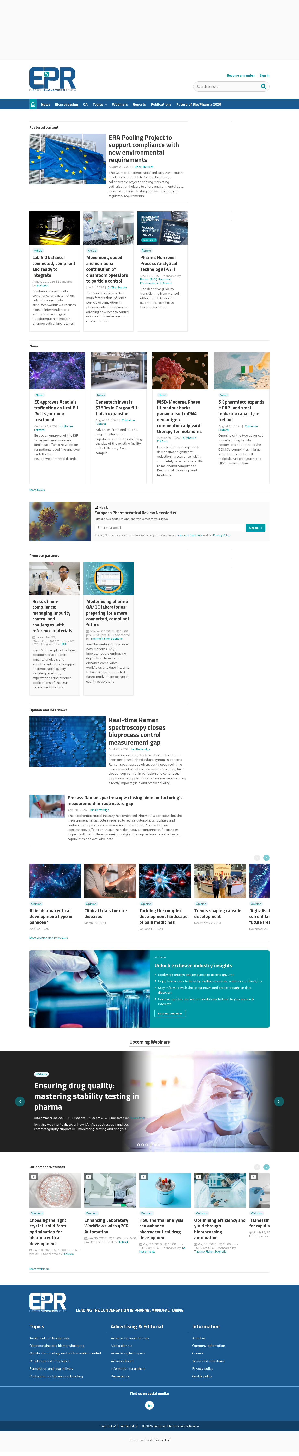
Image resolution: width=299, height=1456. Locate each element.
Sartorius (43, 285)
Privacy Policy (222, 535)
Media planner (121, 1345)
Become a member (241, 75)
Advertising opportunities (130, 1338)
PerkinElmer (133, 1118)
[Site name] (52, 90)
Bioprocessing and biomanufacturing (56, 1345)
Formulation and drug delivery (51, 1368)
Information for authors (128, 1368)
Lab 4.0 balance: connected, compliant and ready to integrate (53, 266)
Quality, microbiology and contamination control (65, 1353)
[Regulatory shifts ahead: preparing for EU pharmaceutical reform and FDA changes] (142, 1145)
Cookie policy (202, 1376)
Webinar (37, 1074)
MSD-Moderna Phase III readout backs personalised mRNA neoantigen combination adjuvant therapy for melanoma (179, 416)
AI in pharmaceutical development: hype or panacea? (51, 916)
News (39, 395)
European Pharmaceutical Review (156, 281)
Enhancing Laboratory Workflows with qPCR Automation (106, 1225)
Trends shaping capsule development (217, 913)
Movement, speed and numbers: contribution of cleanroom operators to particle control (107, 269)
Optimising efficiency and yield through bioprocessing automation (220, 1228)
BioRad (123, 1242)
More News (37, 490)
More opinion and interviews (48, 938)
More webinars (39, 1269)
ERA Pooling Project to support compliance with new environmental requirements (144, 148)
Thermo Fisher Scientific (106, 638)
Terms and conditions (208, 1361)
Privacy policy (202, 1368)
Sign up (254, 528)
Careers (198, 1353)
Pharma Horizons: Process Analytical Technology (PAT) (158, 263)
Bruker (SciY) (148, 279)
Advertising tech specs (128, 1353)
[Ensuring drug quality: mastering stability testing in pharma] (151, 1145)
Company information (208, 1345)
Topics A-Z (108, 1426)
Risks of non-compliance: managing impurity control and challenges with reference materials (52, 616)
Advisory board (122, 1361)
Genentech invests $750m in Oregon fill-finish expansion (117, 407)
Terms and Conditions (189, 535)
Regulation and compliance (49, 1361)
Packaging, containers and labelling (56, 1376)
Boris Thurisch (144, 167)
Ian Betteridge (140, 749)
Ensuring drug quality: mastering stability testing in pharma (82, 1096)
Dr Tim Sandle (117, 287)
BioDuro (68, 1254)
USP (63, 644)
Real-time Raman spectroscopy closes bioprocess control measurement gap (137, 731)
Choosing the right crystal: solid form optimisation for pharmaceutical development (47, 1231)
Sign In (265, 75)
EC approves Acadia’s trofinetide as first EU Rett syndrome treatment (56, 410)
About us (198, 1338)
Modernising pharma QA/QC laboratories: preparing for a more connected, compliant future (107, 613)
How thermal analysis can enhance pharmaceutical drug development (161, 1228)
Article (38, 250)
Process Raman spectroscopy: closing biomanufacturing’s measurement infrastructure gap (125, 800)
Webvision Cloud (160, 1440)
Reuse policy (120, 1376)
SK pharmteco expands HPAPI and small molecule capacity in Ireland (241, 410)
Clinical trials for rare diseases (105, 913)
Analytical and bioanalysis (49, 1338)
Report (146, 250)
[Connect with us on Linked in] (149, 1405)
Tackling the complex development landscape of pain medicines (163, 916)
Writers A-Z (128, 1426)
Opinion (36, 904)
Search (263, 85)
